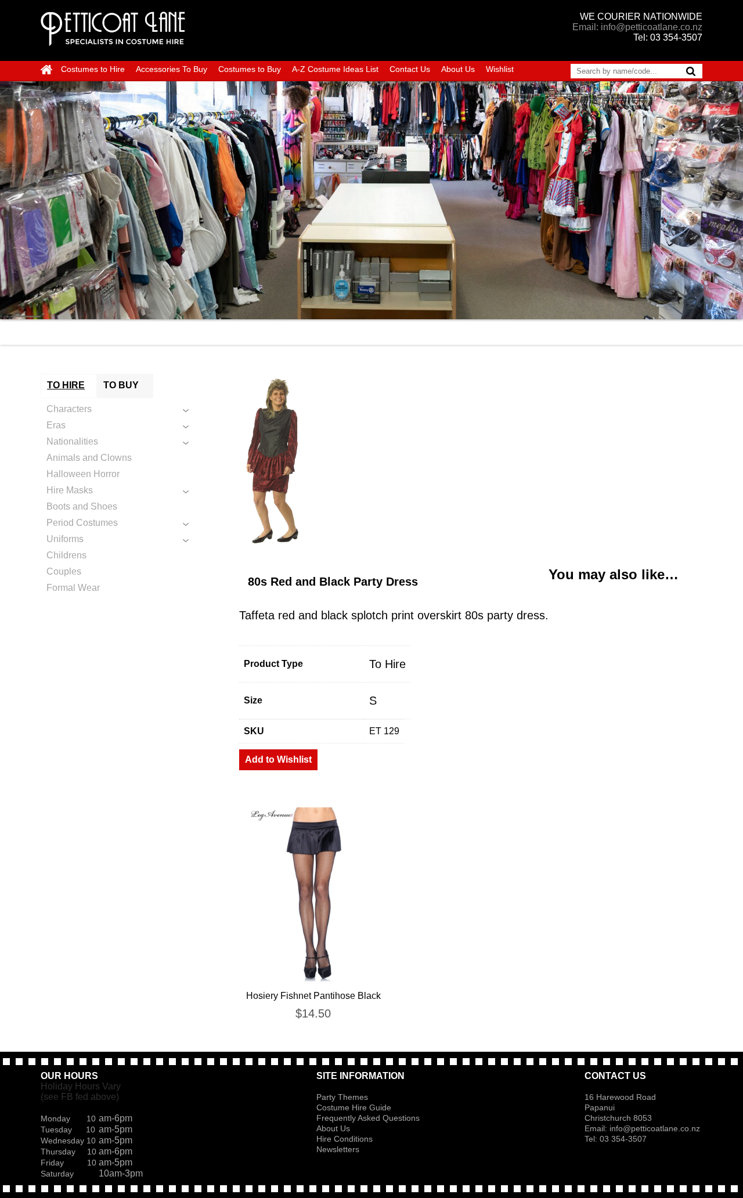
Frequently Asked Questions (368, 1118)
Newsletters (337, 1149)
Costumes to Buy (249, 69)
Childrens (66, 555)
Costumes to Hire (93, 69)
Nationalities (72, 441)
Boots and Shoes (81, 506)
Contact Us (409, 69)
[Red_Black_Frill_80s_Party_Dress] (470, 461)
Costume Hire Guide (353, 1107)
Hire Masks (69, 490)
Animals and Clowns (89, 458)
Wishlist (500, 69)
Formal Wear (73, 588)
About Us (458, 69)
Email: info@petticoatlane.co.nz (637, 27)
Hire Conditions (344, 1138)
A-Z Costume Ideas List (335, 69)
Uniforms (65, 539)
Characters (69, 409)
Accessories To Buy (171, 69)
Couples (63, 571)
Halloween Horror (83, 474)
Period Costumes (82, 523)
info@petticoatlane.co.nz (655, 1128)
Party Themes (342, 1097)
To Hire (387, 664)
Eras (56, 425)
